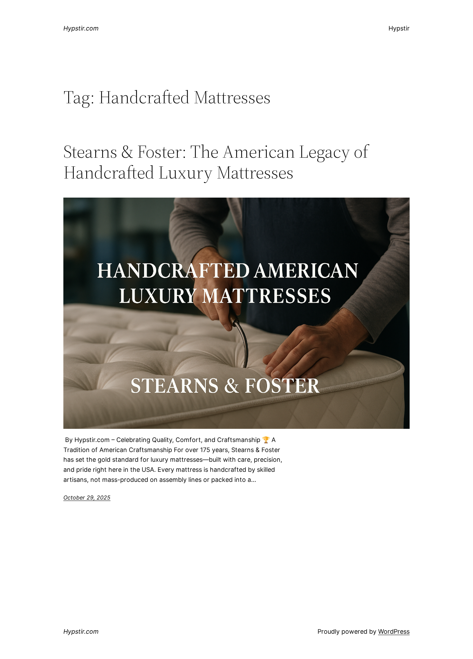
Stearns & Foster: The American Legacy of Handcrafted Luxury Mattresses (215, 162)
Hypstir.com (81, 28)
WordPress (394, 631)
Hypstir (399, 28)
